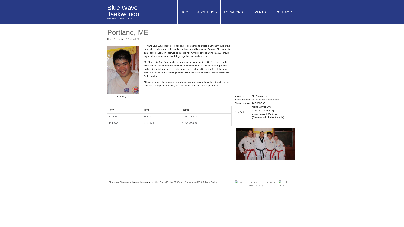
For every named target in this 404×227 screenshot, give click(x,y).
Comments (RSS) (193, 182)
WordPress (160, 182)
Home (110, 39)
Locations (120, 39)
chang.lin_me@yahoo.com (265, 99)
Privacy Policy (210, 182)
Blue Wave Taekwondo (123, 10)
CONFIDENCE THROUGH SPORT (119, 19)
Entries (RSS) (173, 182)
